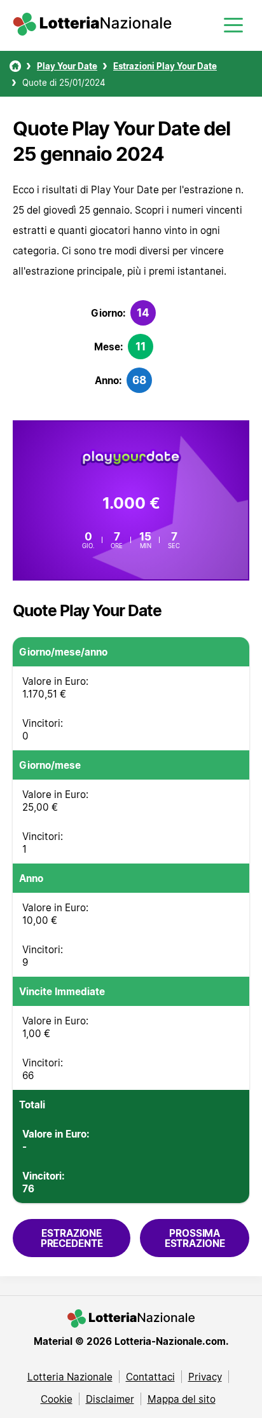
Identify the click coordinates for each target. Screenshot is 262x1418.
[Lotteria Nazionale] (15, 66)
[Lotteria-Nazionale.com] (92, 31)
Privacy (205, 1376)
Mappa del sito (182, 1399)
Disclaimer (110, 1399)
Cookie (56, 1399)
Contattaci (150, 1376)
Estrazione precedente (72, 1238)
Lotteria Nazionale (70, 1376)
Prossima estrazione (195, 1238)
